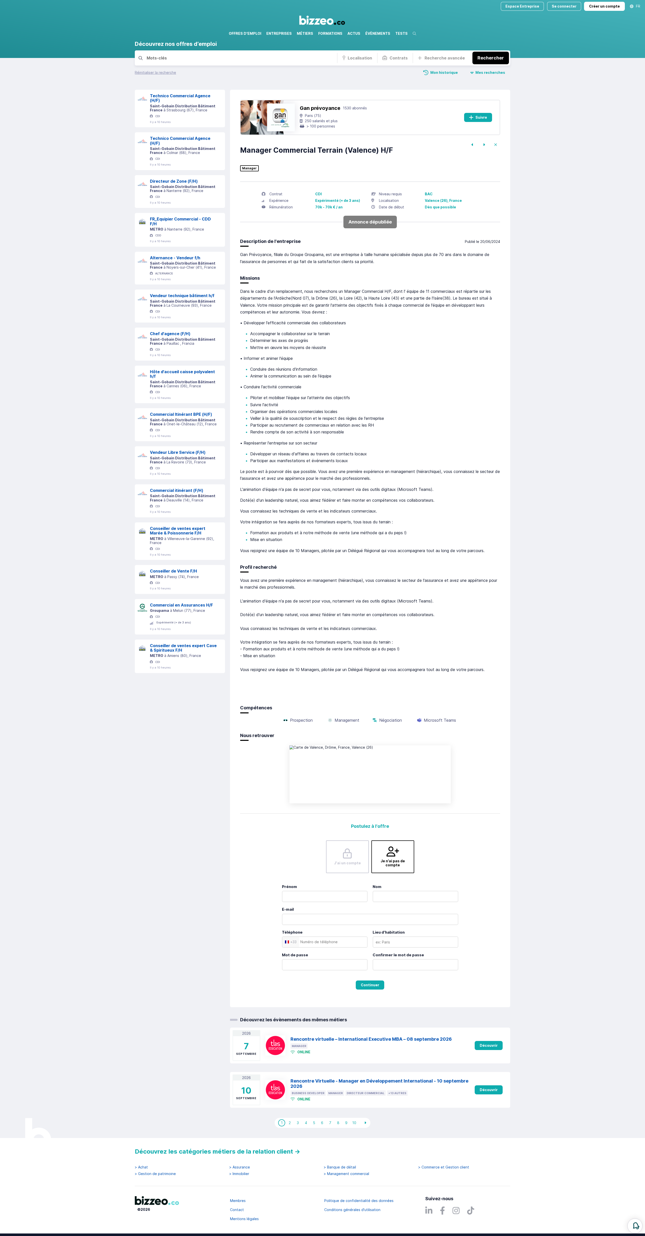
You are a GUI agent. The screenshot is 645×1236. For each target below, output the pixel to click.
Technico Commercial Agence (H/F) (180, 98)
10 (354, 1123)
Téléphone (292, 932)
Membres (238, 1200)
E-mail (288, 909)
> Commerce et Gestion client (443, 1167)
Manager (249, 168)
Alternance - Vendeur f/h (175, 258)
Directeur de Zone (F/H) (174, 181)
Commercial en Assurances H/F (181, 605)
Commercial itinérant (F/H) (176, 490)
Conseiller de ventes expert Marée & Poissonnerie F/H (177, 530)
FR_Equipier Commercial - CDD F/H (180, 221)
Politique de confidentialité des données (359, 1200)
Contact (237, 1210)
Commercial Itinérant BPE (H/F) (181, 414)
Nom (377, 886)
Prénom (289, 886)
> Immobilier (239, 1174)
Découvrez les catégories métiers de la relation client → (217, 1151)
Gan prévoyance (320, 108)
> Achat (141, 1167)
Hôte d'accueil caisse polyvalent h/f (182, 374)
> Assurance (239, 1167)
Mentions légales (244, 1219)
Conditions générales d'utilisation (352, 1210)
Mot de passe (295, 955)
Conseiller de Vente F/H (173, 571)
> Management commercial (346, 1174)
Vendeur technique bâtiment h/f (182, 295)
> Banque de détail (340, 1167)
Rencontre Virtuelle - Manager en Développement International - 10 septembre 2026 (379, 1083)
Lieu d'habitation (389, 932)
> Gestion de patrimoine (155, 1174)
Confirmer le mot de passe (398, 955)
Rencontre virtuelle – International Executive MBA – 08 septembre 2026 (371, 1039)
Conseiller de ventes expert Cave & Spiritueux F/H (183, 648)
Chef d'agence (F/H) (170, 333)
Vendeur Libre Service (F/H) (178, 452)
